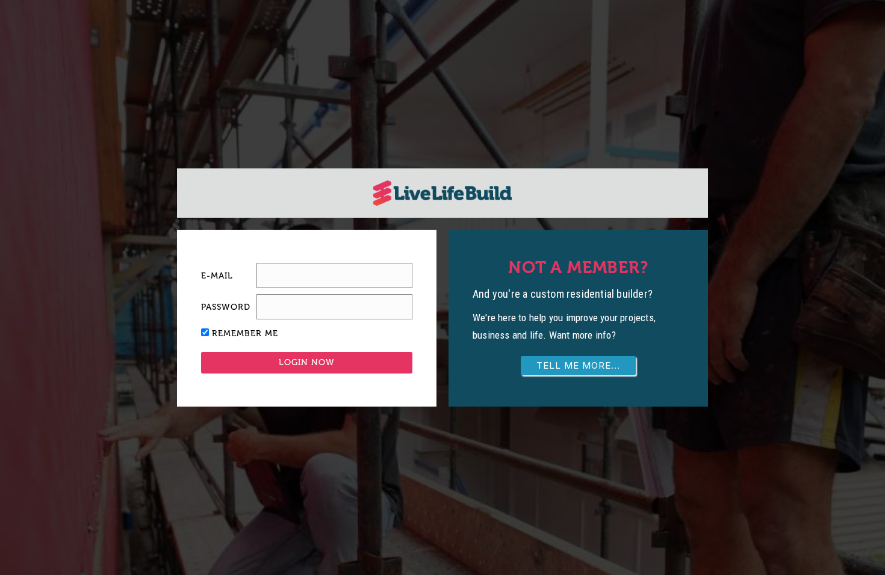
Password (225, 307)
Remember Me (245, 333)
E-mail (217, 276)
